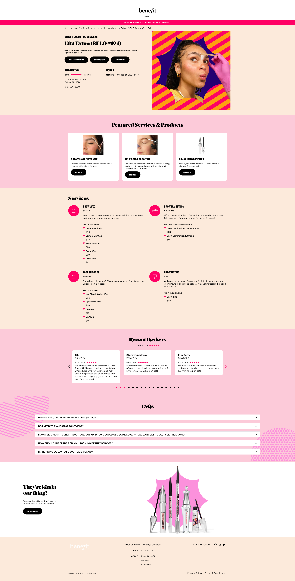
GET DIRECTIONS (99, 59)
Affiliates (146, 564)
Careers (145, 560)
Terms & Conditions (215, 572)
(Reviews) (86, 74)
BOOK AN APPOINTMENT (76, 59)
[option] (93, 157)
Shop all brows (32, 511)
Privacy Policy (194, 572)
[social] (216, 545)
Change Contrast (152, 544)
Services (148, 16)
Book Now (78, 172)
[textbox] (146, 417)
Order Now (187, 172)
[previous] (69, 366)
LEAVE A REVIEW (120, 59)
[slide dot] (116, 387)
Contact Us (147, 550)
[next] (226, 366)
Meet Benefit (148, 555)
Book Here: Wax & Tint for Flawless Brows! (146, 22)
